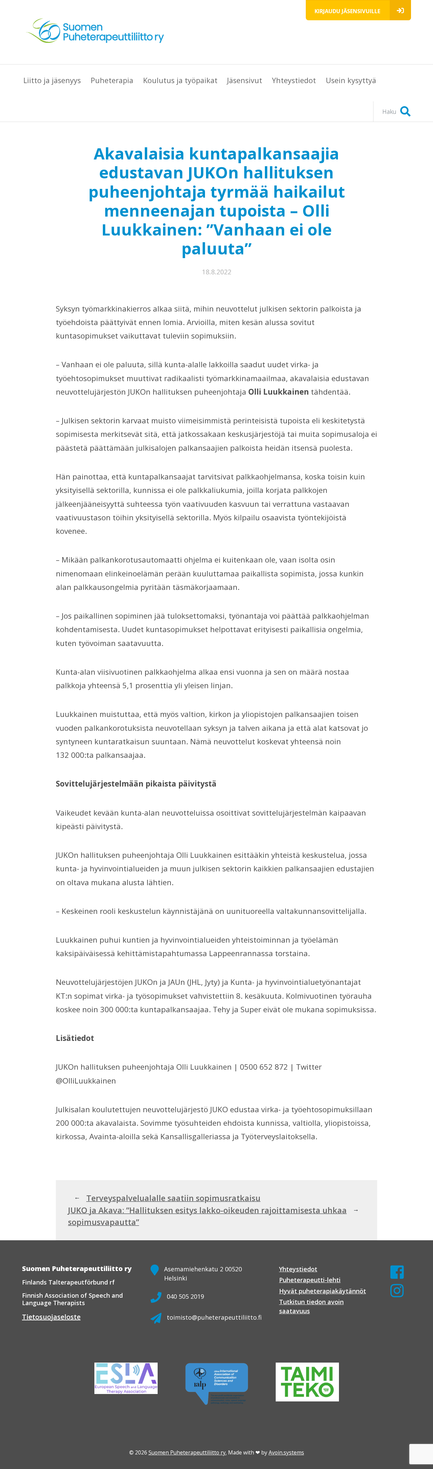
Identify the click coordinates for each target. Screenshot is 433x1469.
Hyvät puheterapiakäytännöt (322, 1291)
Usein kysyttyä (351, 80)
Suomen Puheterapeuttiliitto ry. (188, 1452)
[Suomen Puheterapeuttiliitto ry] (97, 32)
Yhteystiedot (294, 80)
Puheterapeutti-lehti (310, 1280)
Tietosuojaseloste (51, 1316)
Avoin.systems (286, 1452)
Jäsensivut (244, 80)
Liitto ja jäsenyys (52, 80)
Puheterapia (112, 80)
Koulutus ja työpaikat (180, 80)
